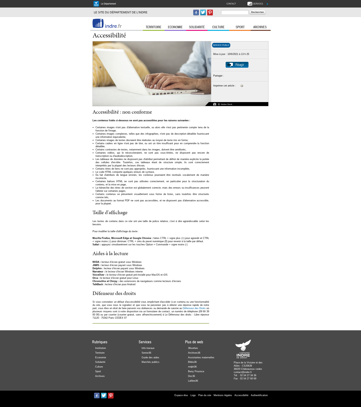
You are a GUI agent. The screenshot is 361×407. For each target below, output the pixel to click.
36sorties (193, 348)
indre (113, 26)
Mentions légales (223, 395)
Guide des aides (150, 357)
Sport (240, 27)
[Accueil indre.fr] (98, 23)
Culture (218, 27)
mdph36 (192, 366)
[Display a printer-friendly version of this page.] (241, 85)
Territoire (153, 27)
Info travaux (148, 348)
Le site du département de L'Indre (120, 12)
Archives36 (194, 352)
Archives (260, 27)
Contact (231, 3)
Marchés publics (150, 362)
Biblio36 (192, 362)
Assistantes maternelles (201, 357)
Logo (193, 395)
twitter (203, 13)
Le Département (108, 3)
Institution (100, 348)
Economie (175, 27)
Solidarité (197, 27)
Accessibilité (241, 395)
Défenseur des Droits (194, 308)
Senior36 (146, 352)
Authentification (259, 395)
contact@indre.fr (243, 372)
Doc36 (191, 376)
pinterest (210, 13)
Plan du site (204, 395)
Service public (221, 45)
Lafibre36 (193, 380)
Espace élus (181, 395)
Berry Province (196, 371)
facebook (196, 13)
